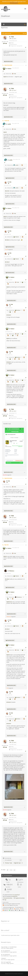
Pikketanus (11, 571)
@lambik (7, 191)
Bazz (5, 963)
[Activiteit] (4, 43)
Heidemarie (14, 896)
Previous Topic (8, 863)
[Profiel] (3, 43)
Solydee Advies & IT (18, 973)
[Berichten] (6, 43)
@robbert (7, 240)
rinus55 (6, 249)
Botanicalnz (6, 952)
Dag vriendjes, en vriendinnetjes (9, 947)
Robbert (9, 68)
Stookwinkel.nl (14, 3)
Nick (4, 948)
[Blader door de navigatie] (25, 8)
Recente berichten (8, 898)
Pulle (12, 37)
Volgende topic (17, 863)
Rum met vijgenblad (6, 962)
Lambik (9, 124)
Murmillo (5, 475)
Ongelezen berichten (20, 898)
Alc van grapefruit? (15, 894)
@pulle (5, 76)
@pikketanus (9, 601)
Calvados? (3, 958)
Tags (5, 899)
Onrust (5, 959)
